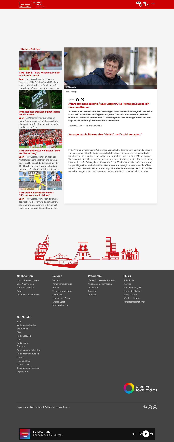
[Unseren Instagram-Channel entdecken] (155, 407)
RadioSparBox (24, 336)
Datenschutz (23, 364)
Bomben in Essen (60, 305)
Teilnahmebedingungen (28, 368)
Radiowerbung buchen (28, 354)
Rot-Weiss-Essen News (28, 294)
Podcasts (92, 294)
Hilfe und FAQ (23, 361)
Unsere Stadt (58, 302)
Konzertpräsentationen (134, 302)
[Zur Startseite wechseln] (25, 4)
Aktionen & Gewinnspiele (100, 284)
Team (19, 321)
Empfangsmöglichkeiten (28, 350)
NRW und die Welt (26, 287)
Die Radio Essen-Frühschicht (101, 280)
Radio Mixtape (130, 294)
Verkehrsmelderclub (62, 284)
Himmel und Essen (61, 298)
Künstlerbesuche (132, 298)
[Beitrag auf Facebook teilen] (77, 99)
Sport (19, 291)
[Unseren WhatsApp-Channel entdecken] (145, 407)
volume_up (134, 434)
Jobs (19, 339)
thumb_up (151, 433)
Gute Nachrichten (25, 284)
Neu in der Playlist (132, 287)
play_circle (146, 434)
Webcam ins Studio (26, 325)
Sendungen (22, 329)
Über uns (21, 346)
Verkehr (56, 280)
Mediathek (93, 287)
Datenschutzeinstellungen (57, 407)
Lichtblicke (57, 294)
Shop (19, 332)
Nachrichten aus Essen (28, 280)
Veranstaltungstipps (62, 291)
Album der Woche (132, 291)
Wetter (55, 287)
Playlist (127, 284)
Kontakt (20, 357)
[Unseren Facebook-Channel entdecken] (150, 407)
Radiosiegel (22, 343)
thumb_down (140, 433)
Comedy (92, 291)
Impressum (22, 371)
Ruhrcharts (129, 280)
